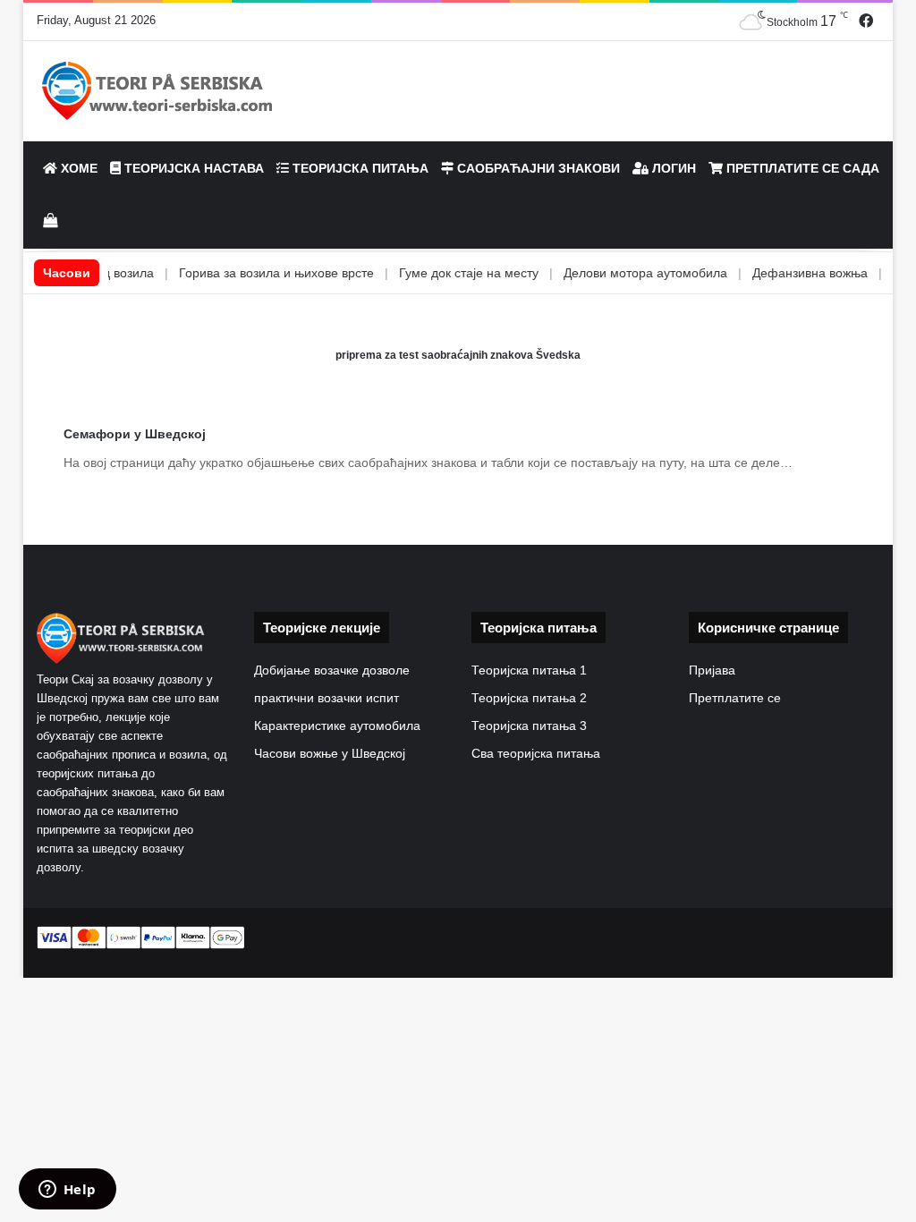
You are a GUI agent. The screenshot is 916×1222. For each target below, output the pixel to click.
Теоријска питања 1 (529, 670)
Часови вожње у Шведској (329, 753)
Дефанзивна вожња (779, 273)
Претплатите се (735, 698)
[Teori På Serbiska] (157, 91)
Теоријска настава (192, 168)
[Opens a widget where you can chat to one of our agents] (67, 1190)
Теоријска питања (358, 168)
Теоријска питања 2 (529, 698)
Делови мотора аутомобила (615, 273)
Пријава (712, 670)
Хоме (77, 168)
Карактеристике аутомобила (337, 726)
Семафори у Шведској (135, 434)
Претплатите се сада (801, 168)
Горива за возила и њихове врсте (246, 273)
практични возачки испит (326, 698)
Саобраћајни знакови (537, 168)
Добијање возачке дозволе (332, 670)
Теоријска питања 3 (529, 726)
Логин (672, 168)
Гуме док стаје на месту (438, 273)
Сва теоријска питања (535, 753)
